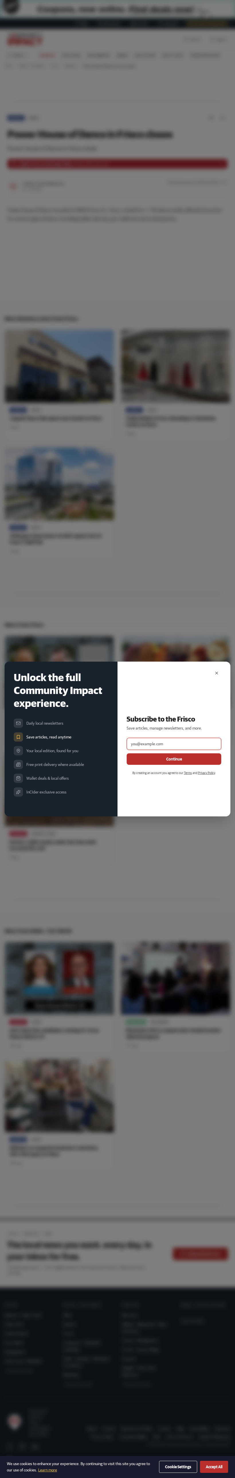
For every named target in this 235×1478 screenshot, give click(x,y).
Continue (174, 759)
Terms (188, 773)
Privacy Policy (206, 773)
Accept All (214, 1467)
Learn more (47, 1470)
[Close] (216, 673)
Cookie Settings (178, 1467)
